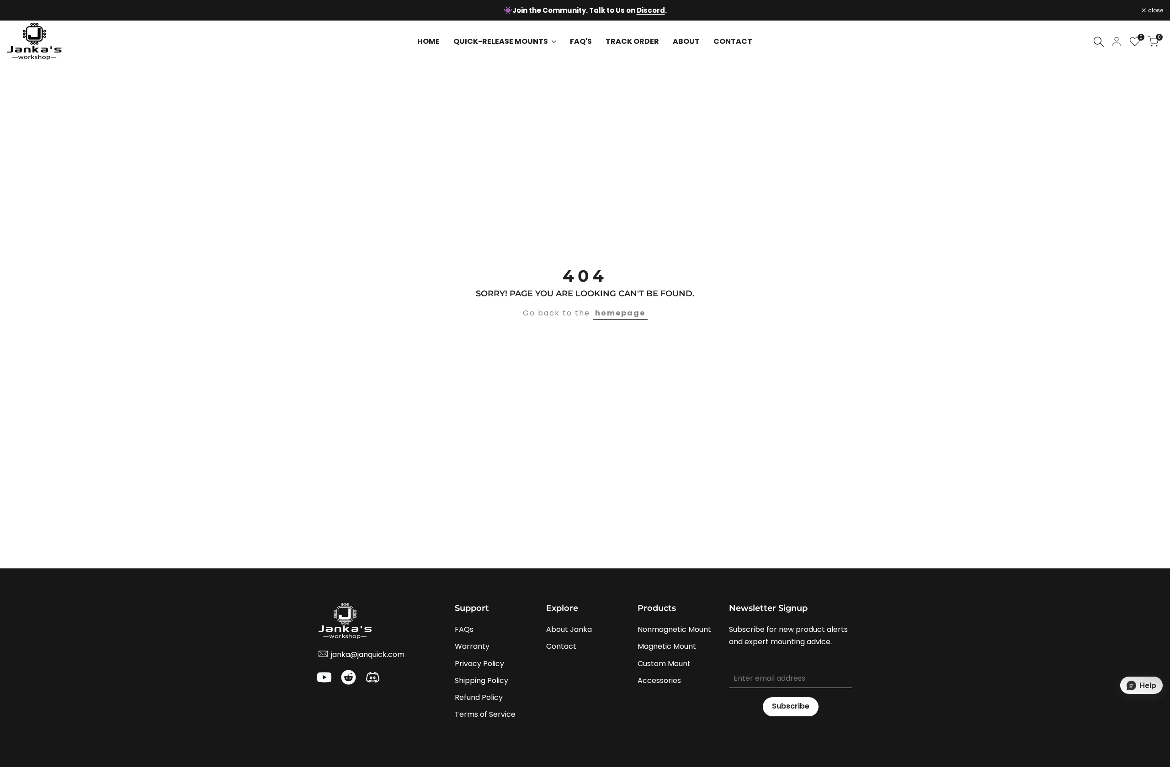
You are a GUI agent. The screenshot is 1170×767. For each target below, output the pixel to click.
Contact (561, 646)
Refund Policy (479, 697)
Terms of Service (485, 714)
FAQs (464, 629)
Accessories (659, 680)
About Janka (569, 629)
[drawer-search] (1099, 42)
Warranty (472, 646)
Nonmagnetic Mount (674, 629)
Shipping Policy (481, 680)
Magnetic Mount (667, 646)
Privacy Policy (479, 663)
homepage (620, 313)
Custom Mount (664, 663)
